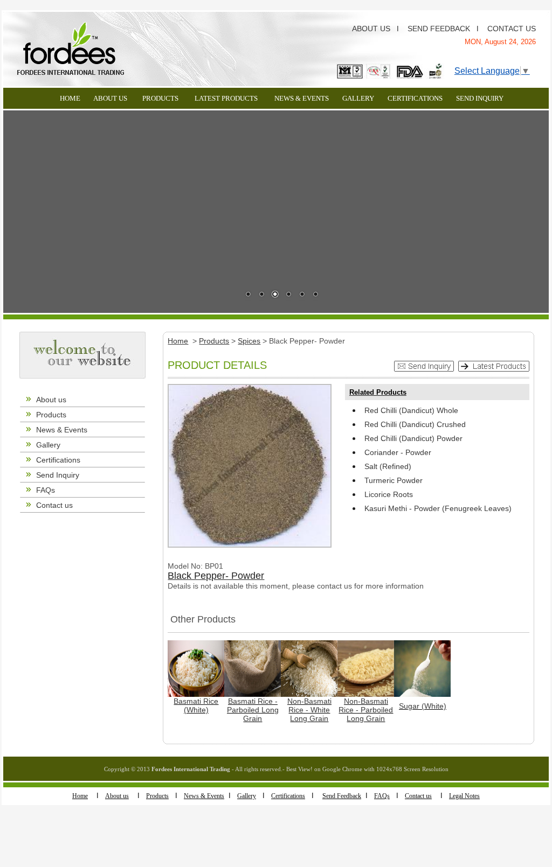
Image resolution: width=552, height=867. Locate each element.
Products (51, 414)
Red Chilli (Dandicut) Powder (413, 438)
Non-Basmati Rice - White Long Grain (309, 710)
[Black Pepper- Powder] (250, 465)
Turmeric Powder (393, 480)
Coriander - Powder (397, 452)
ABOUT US (371, 28)
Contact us (54, 505)
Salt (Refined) (387, 466)
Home (80, 796)
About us (51, 399)
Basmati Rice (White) (196, 705)
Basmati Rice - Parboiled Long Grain (253, 710)
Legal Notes (464, 796)
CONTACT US (511, 28)
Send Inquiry (57, 475)
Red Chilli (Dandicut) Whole (411, 410)
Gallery (48, 445)
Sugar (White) (422, 706)
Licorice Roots (388, 494)
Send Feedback (341, 796)
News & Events (61, 429)
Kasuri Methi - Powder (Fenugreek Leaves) (438, 508)
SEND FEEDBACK (439, 28)
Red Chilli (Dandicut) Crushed (415, 424)
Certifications (58, 460)
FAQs (45, 490)
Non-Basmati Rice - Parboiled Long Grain (366, 710)
